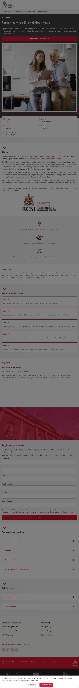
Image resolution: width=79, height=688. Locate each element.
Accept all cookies (46, 685)
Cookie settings (31, 685)
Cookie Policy (34, 680)
